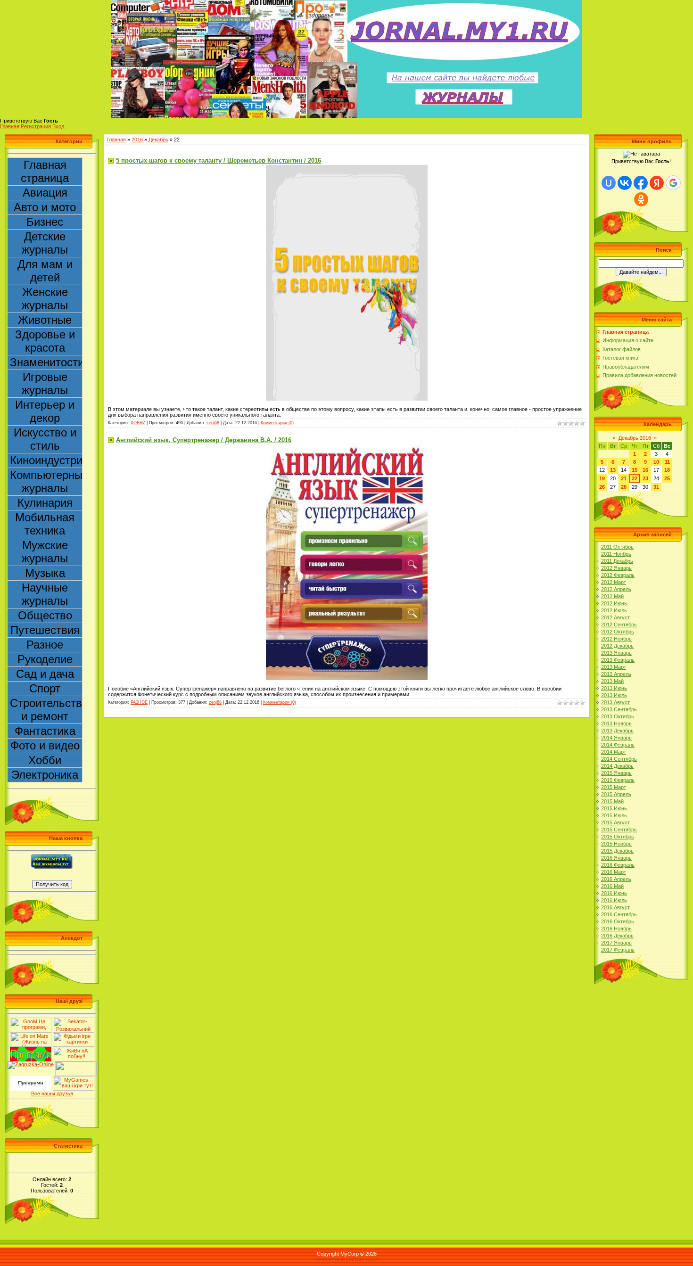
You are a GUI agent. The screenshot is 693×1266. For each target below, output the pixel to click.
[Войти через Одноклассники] (641, 199)
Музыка (45, 573)
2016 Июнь (614, 893)
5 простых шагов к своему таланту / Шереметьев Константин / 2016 (218, 160)
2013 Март (613, 667)
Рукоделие (45, 659)
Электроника (44, 774)
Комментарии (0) (277, 422)
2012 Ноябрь (616, 638)
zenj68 (212, 422)
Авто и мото (45, 207)
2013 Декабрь (617, 730)
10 (656, 462)
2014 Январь (616, 737)
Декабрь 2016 (635, 438)
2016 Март (613, 872)
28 (624, 487)
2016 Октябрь (617, 921)
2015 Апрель (616, 794)
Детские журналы (45, 243)
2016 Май (612, 886)
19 (602, 478)
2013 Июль (614, 695)
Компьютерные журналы (46, 481)
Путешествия (45, 630)
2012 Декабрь (617, 646)
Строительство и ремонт (46, 710)
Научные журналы (45, 594)
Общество (45, 615)
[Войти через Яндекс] (657, 183)
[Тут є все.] (73, 1035)
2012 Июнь (614, 603)
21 (624, 478)
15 (634, 470)
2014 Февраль (618, 745)
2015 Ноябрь (616, 844)
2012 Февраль (618, 575)
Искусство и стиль (45, 439)
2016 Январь (616, 858)
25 (667, 478)
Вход (58, 126)
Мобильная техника (44, 524)
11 (667, 462)
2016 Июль (614, 900)
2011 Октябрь (617, 547)
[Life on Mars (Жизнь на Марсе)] (30, 1035)
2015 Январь (616, 773)
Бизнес (44, 221)
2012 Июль (614, 610)
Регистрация (36, 126)
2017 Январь (616, 942)
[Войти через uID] (609, 183)
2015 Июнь (614, 808)
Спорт (44, 688)
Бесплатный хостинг (339, 1259)
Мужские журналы (45, 552)
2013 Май (612, 681)
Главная (9, 126)
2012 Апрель (616, 589)
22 (634, 478)
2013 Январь (616, 653)
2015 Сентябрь (619, 829)
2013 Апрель (616, 674)
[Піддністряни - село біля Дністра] (76, 1064)
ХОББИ (138, 422)
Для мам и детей (45, 271)
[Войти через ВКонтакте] (625, 183)
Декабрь (158, 139)
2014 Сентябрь (619, 759)
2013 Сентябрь (619, 709)
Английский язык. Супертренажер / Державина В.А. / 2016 (203, 440)
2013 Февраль (618, 660)
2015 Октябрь (617, 836)
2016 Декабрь (617, 935)
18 (667, 470)
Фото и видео (45, 745)
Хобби (44, 760)
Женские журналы (45, 299)
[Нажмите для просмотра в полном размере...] (347, 168)
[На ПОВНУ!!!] (73, 1049)
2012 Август (615, 617)
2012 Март (613, 582)
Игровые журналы (45, 383)
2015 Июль (614, 815)
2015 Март (613, 787)
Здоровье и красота (45, 341)
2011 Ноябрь (616, 554)
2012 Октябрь (617, 631)
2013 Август (615, 702)
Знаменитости (46, 362)
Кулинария (45, 502)
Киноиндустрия (46, 460)
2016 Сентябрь (619, 914)
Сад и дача (45, 673)
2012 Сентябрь (619, 624)
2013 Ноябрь (616, 723)
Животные (45, 319)
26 (602, 487)
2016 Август (615, 907)
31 (656, 487)
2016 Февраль (618, 865)
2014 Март (613, 752)
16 (645, 470)
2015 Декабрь (617, 851)
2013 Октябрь (617, 716)
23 (645, 478)
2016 (137, 139)
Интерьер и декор (44, 411)
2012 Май (612, 596)
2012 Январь (616, 568)
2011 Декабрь (617, 561)
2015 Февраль (618, 780)
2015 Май (612, 801)
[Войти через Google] (673, 182)
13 (613, 470)
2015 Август (615, 822)
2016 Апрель (616, 879)
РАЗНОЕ (139, 702)
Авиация (45, 192)
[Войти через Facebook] (641, 183)
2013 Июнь (614, 688)
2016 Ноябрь (616, 928)
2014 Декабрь (617, 766)
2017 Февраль (618, 950)
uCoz (372, 1259)
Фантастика (45, 730)
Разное (44, 644)
